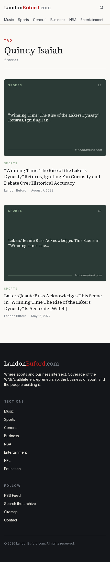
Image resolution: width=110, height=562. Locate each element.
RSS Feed (12, 495)
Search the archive (20, 503)
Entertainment (92, 19)
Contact (10, 520)
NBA (72, 19)
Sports (23, 19)
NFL (7, 460)
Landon (31, 363)
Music (9, 19)
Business (57, 19)
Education (12, 468)
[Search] (101, 7)
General (39, 19)
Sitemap (11, 512)
